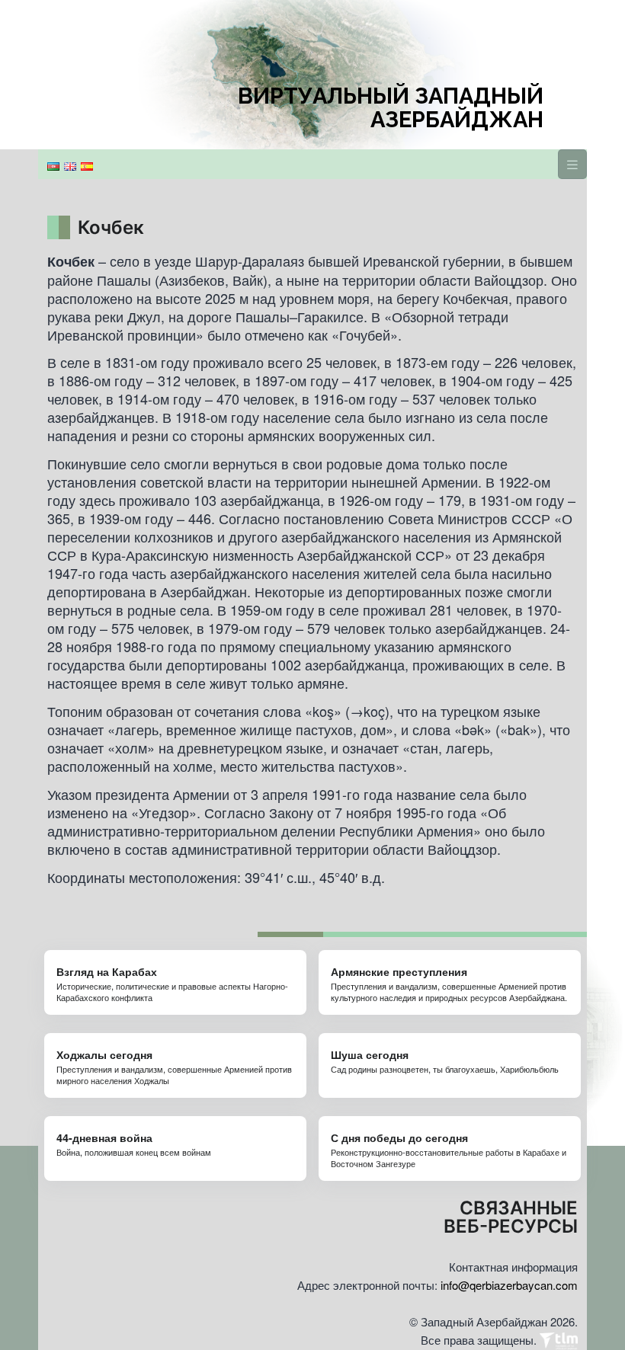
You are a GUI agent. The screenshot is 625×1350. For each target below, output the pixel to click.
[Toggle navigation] (572, 164)
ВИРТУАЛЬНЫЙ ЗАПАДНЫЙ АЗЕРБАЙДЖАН (390, 108)
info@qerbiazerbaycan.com (509, 1285)
